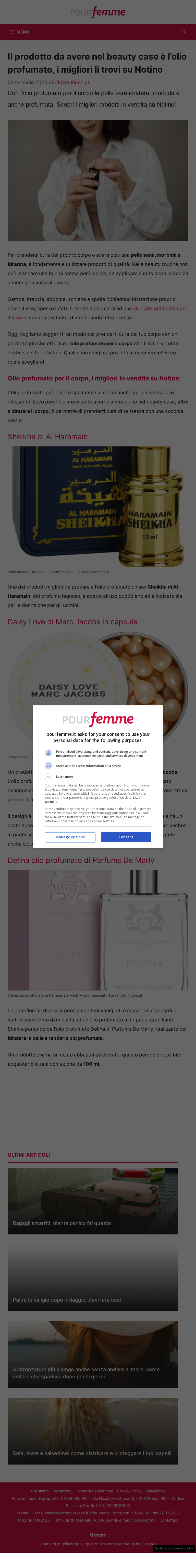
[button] (98, 776)
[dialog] (98, 776)
